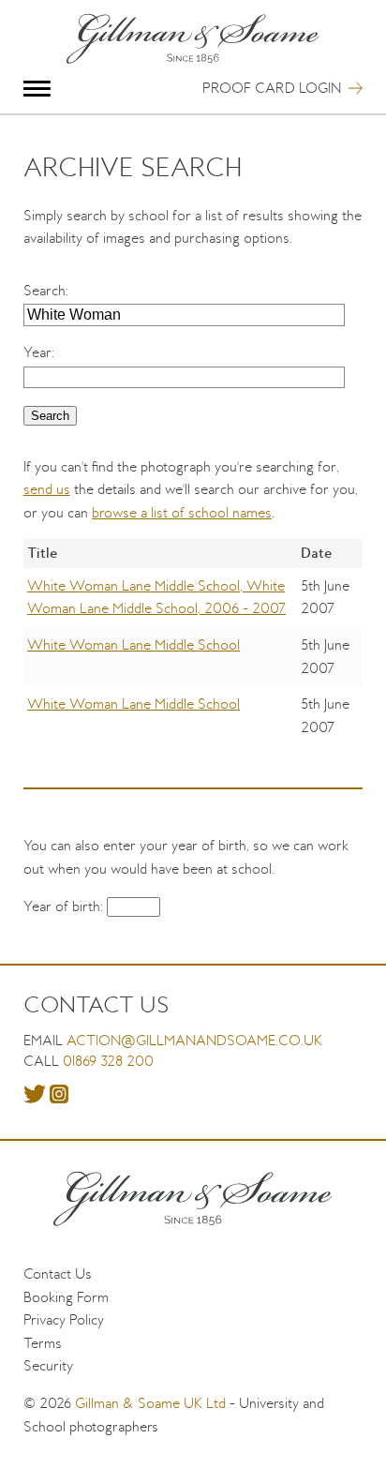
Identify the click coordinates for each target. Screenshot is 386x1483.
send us (46, 489)
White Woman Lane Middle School (133, 644)
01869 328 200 (108, 1061)
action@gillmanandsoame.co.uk (194, 1040)
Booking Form (66, 1297)
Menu (37, 89)
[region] (193, 655)
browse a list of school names (182, 512)
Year (37, 352)
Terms (42, 1343)
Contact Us (57, 1273)
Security (48, 1365)
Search (44, 290)
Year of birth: (65, 906)
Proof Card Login (271, 88)
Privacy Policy (63, 1319)
